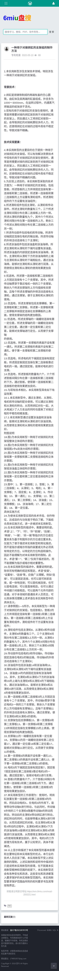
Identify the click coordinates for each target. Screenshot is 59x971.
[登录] (53, 3)
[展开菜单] (6, 3)
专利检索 (16, 55)
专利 (9, 906)
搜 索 (51, 32)
